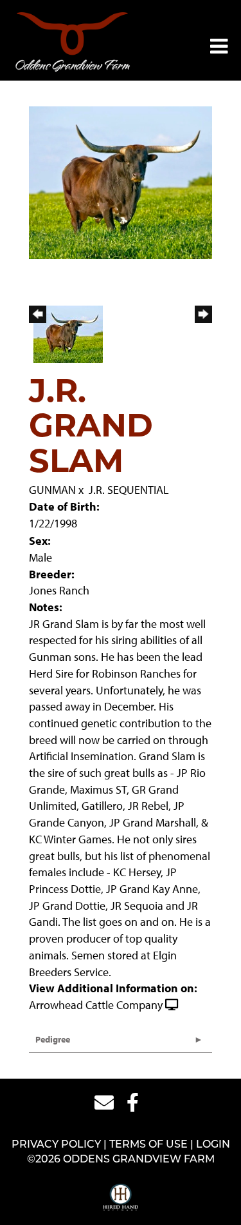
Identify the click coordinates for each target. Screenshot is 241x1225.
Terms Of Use (148, 1145)
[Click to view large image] (120, 181)
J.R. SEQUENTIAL (129, 489)
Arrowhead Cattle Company (96, 1004)
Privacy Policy (56, 1145)
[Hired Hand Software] (120, 1198)
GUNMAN (52, 489)
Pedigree (52, 1039)
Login (213, 1145)
